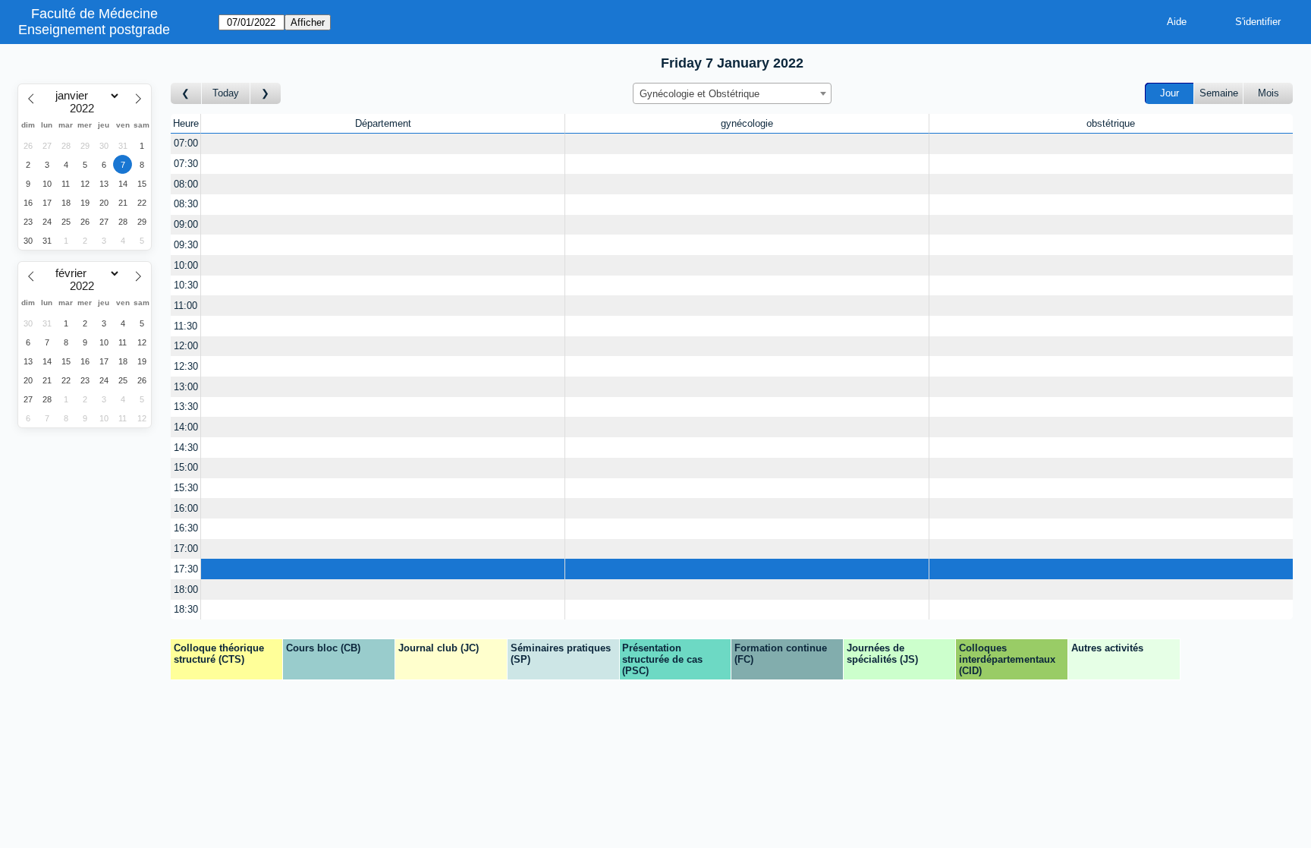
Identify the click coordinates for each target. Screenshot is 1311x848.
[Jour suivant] (265, 94)
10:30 (186, 285)
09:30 (186, 245)
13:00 (186, 386)
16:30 (186, 528)
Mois (1268, 93)
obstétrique (1110, 123)
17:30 (186, 569)
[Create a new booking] (382, 144)
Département (383, 123)
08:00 (186, 184)
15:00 (186, 467)
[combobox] (732, 93)
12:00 (186, 345)
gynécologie (747, 123)
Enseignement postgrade (94, 29)
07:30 (186, 163)
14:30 (186, 447)
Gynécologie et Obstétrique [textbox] (699, 93)
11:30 (185, 326)
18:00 (186, 589)
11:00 (185, 305)
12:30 (186, 366)
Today (225, 93)
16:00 (186, 508)
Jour (1169, 93)
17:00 (186, 548)
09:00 (186, 224)
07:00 (186, 143)
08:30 (186, 204)
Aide (1177, 21)
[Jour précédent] (186, 94)
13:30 (186, 406)
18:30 (186, 609)
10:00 (186, 265)
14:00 (186, 427)
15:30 (186, 487)
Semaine (1218, 93)
